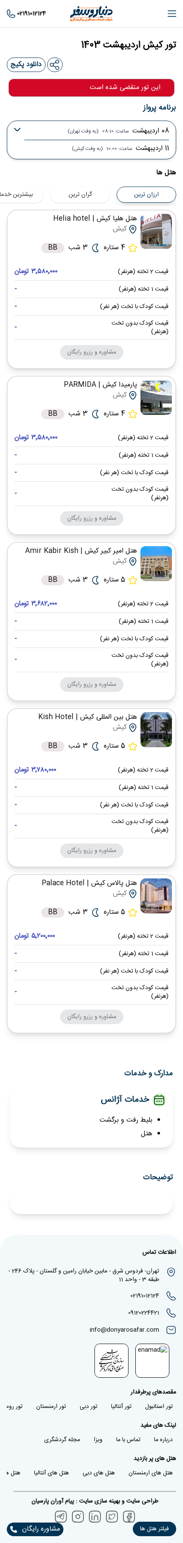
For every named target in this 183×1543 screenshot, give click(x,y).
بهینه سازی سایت (98, 1501)
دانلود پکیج (26, 65)
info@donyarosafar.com (124, 1330)
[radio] (107, 189)
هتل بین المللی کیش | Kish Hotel (87, 717)
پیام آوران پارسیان (52, 1501)
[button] (154, 1529)
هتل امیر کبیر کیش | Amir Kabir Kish (81, 551)
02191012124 (144, 1296)
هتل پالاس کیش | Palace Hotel (89, 883)
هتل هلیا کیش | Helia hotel (95, 219)
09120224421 (143, 1313)
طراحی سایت (141, 1501)
